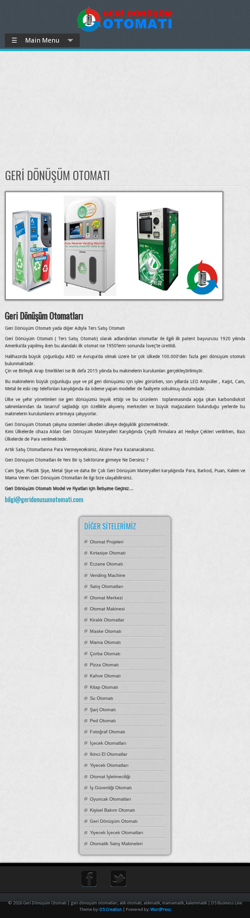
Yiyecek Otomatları (109, 765)
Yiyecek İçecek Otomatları (116, 832)
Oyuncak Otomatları (110, 799)
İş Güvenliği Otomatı (111, 787)
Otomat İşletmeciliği (110, 776)
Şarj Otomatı (103, 709)
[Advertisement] (125, 109)
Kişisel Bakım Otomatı (112, 810)
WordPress (160, 909)
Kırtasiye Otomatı (108, 552)
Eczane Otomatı (106, 563)
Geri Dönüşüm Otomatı (114, 821)
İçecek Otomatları (108, 743)
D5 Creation (111, 909)
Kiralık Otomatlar (107, 619)
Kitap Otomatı (104, 687)
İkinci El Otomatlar (108, 754)
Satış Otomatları (106, 586)
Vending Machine (107, 575)
